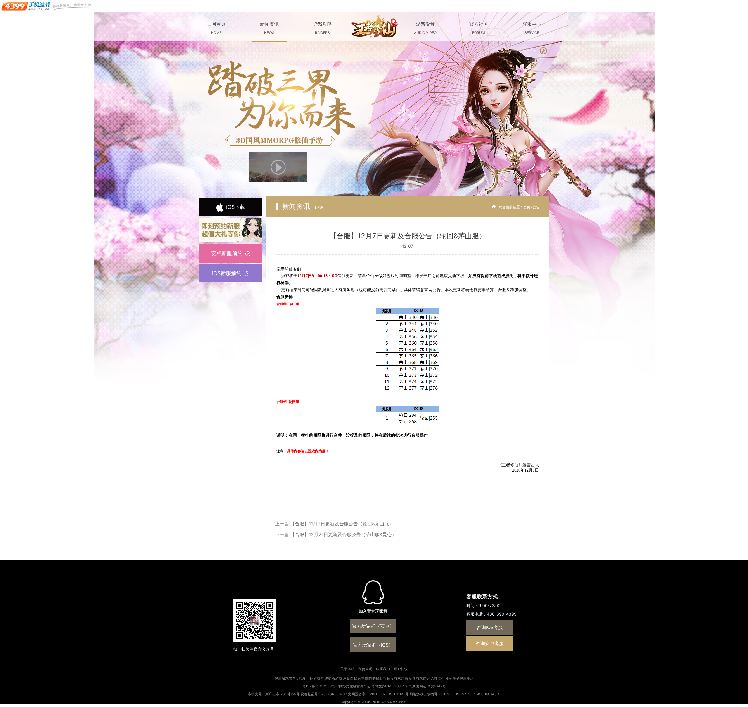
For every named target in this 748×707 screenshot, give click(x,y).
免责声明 (365, 669)
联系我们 (383, 669)
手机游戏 (47, 6)
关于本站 (347, 669)
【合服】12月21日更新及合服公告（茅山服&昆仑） (343, 534)
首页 (526, 207)
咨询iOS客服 (490, 627)
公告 (536, 207)
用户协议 (401, 669)
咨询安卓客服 (490, 643)
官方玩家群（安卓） (373, 626)
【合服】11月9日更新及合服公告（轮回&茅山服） (342, 524)
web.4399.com (394, 702)
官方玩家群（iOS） (373, 645)
